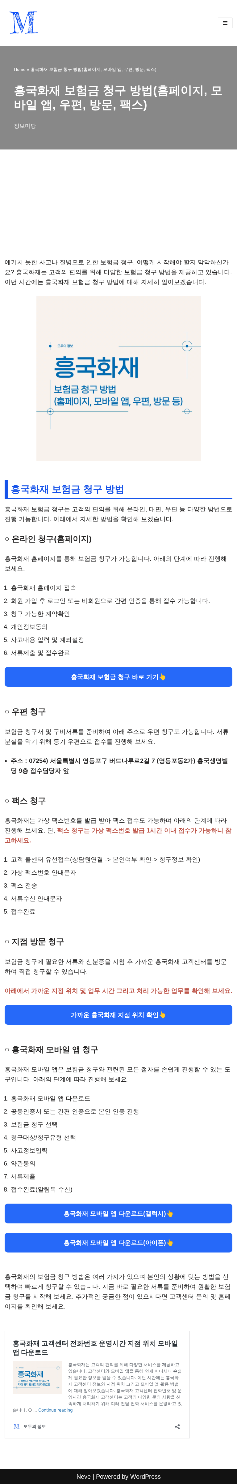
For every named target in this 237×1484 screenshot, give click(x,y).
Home (20, 69)
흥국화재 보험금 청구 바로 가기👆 (118, 676)
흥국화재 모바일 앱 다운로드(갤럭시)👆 (119, 1213)
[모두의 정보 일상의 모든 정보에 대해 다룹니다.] (23, 22)
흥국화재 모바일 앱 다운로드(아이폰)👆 (119, 1242)
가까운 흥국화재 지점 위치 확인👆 (118, 1014)
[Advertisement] (118, 211)
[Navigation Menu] (225, 23)
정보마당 (25, 126)
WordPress (145, 1476)
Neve (84, 1476)
